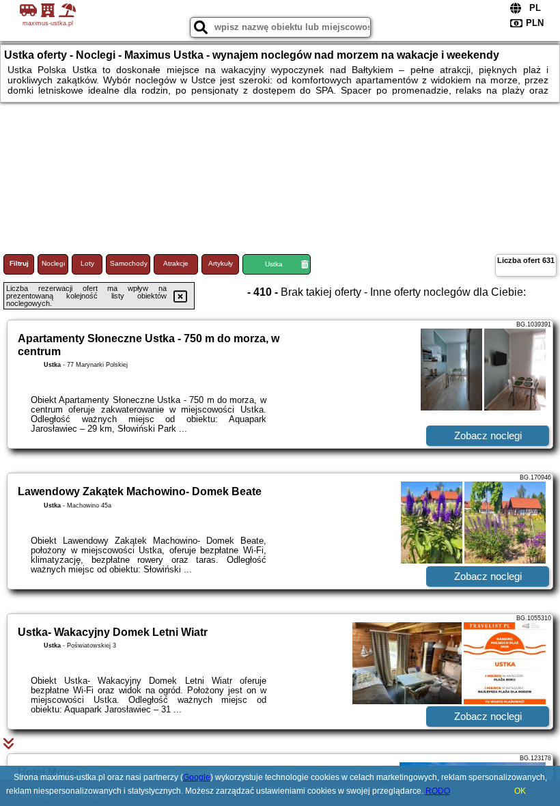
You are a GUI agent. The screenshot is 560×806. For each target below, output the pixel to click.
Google (196, 777)
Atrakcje (175, 263)
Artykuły (220, 263)
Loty (87, 263)
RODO (437, 791)
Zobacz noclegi (488, 435)
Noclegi (53, 263)
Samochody (129, 263)
